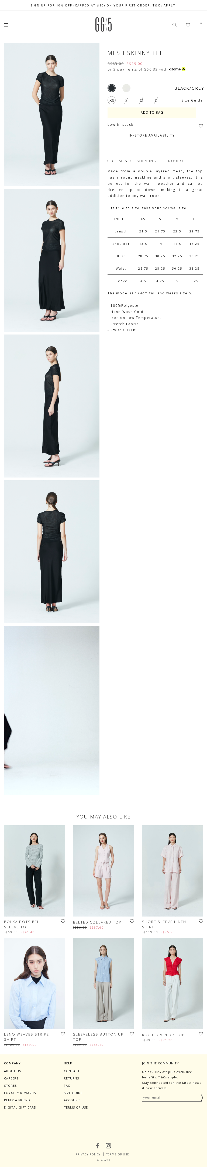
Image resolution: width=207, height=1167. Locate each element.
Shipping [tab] (147, 160)
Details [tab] (119, 160)
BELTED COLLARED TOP (97, 922)
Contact (72, 1071)
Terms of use (76, 1107)
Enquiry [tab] (175, 160)
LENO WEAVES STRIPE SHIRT (26, 1037)
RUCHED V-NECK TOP (163, 1034)
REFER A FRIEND (17, 1100)
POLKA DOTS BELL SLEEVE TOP (23, 924)
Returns (71, 1078)
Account (72, 1100)
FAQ (67, 1086)
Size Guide (192, 100)
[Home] (103, 30)
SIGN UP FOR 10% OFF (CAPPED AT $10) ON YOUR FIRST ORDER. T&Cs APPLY (103, 5)
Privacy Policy (88, 1154)
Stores (10, 1086)
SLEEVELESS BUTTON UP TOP (98, 1037)
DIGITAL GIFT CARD (20, 1107)
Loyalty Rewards (20, 1093)
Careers (11, 1078)
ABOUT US (12, 1071)
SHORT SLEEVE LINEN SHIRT (164, 924)
